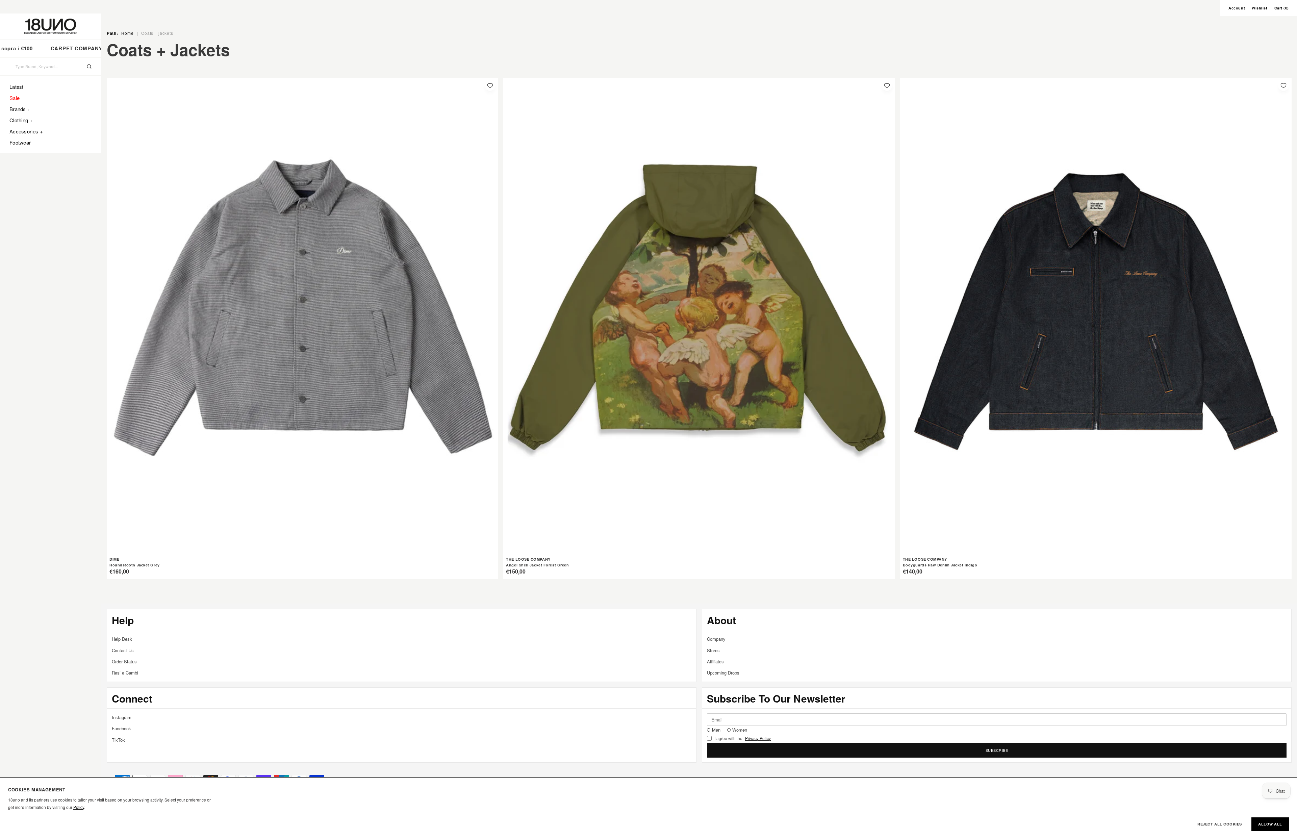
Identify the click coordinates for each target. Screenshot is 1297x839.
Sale (14, 97)
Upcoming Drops (723, 672)
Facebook (121, 728)
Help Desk (122, 639)
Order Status (124, 661)
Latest (16, 86)
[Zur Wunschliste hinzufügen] (490, 85)
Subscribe (997, 750)
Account (1236, 7)
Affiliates (715, 661)
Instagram (121, 717)
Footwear (20, 142)
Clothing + (21, 120)
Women (739, 730)
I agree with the (742, 738)
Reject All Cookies (1219, 824)
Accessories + (26, 131)
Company (716, 639)
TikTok (118, 740)
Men (716, 730)
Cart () (1281, 7)
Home (127, 33)
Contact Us (123, 650)
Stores (713, 650)
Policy (78, 807)
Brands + (19, 108)
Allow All (1270, 824)
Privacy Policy (758, 738)
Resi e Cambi (125, 672)
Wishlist (1259, 7)
